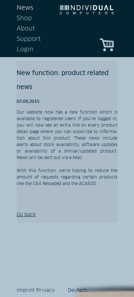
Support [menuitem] (29, 39)
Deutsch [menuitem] (77, 290)
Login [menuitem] (25, 49)
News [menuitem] (25, 8)
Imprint (25, 290)
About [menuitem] (26, 29)
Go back (26, 214)
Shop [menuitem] (24, 18)
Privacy (45, 290)
